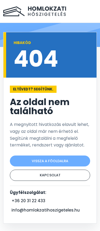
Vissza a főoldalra (50, 161)
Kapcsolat (50, 175)
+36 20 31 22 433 (28, 201)
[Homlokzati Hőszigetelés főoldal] (34, 11)
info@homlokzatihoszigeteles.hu (45, 210)
